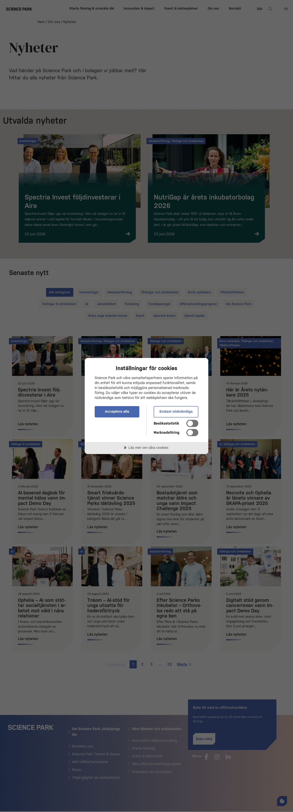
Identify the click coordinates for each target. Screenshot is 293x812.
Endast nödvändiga (176, 411)
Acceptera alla (117, 411)
